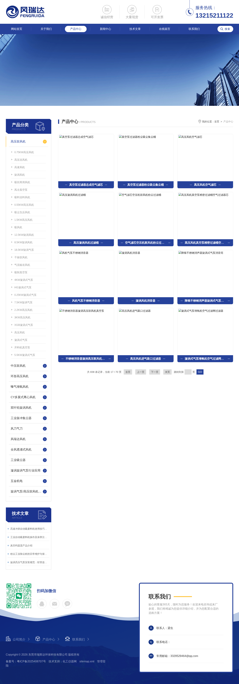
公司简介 (19, 639)
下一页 (154, 372)
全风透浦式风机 (21, 449)
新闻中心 (105, 28)
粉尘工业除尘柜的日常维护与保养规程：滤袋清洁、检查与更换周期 (29, 554)
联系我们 (194, 28)
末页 (167, 372)
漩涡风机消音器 (145, 300)
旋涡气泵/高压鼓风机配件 (27, 491)
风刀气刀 (17, 428)
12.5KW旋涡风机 (24, 234)
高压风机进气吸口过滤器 (145, 358)
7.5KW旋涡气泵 (23, 302)
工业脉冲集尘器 (21, 418)
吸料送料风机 (22, 197)
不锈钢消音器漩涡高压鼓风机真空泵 (86, 358)
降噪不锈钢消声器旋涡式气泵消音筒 (205, 300)
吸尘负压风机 (22, 212)
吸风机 (18, 227)
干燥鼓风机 (20, 257)
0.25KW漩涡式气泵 (25, 294)
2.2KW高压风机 (23, 309)
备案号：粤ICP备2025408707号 (26, 661)
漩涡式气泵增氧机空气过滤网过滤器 (205, 358)
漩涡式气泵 (20, 339)
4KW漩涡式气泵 (23, 279)
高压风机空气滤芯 (205, 184)
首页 (216, 121)
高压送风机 (20, 159)
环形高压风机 (20, 376)
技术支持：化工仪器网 (63, 661)
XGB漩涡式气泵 (23, 324)
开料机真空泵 (22, 347)
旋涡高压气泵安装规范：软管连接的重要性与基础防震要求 (29, 562)
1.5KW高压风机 (23, 219)
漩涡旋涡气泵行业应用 (25, 470)
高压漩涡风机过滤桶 (86, 242)
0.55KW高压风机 (24, 204)
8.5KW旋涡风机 (23, 242)
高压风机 (19, 332)
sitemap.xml (86, 661)
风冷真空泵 (20, 189)
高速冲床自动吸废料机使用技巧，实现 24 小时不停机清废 (29, 528)
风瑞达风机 (18, 439)
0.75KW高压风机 (24, 152)
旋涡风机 (19, 174)
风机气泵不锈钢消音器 (86, 300)
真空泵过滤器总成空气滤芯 (86, 184)
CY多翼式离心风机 (23, 397)
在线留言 (164, 28)
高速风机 (19, 167)
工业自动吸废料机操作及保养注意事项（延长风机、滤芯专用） (29, 537)
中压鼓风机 (18, 365)
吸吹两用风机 (22, 182)
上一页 (140, 372)
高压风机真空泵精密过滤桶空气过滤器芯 (205, 242)
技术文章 (135, 28)
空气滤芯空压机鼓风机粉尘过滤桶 (145, 242)
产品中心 (75, 28)
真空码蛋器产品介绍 (21, 545)
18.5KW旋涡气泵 (24, 249)
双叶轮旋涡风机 (21, 407)
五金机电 (17, 481)
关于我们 (46, 28)
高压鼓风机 (18, 141)
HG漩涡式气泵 (22, 287)
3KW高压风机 (22, 317)
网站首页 (16, 28)
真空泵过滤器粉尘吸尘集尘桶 (145, 184)
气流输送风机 (22, 264)
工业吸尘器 (18, 460)
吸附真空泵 (20, 272)
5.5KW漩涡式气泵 (24, 354)
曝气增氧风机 (20, 386)
